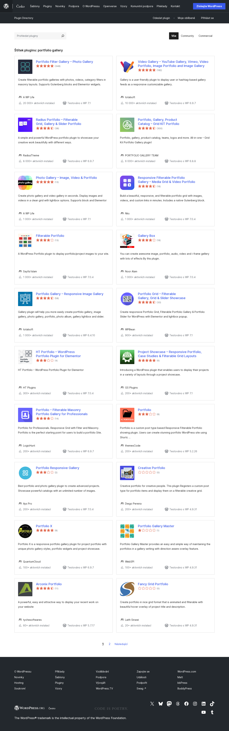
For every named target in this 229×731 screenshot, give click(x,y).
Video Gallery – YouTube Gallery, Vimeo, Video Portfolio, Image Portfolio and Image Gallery (173, 64)
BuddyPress (184, 688)
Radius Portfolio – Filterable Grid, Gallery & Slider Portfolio (58, 122)
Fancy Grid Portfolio (153, 584)
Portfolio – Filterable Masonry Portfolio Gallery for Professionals (62, 412)
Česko (51, 708)
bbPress (182, 682)
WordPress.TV (104, 688)
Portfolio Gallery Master (156, 526)
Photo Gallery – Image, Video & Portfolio (66, 178)
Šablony (60, 677)
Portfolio (144, 410)
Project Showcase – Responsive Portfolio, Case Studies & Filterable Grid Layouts (170, 354)
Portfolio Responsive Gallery (57, 468)
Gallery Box (146, 236)
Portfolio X (44, 526)
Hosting (18, 682)
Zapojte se (143, 671)
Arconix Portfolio (49, 584)
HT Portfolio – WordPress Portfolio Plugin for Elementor (58, 354)
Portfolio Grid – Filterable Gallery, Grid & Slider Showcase (162, 296)
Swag (141, 688)
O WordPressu (22, 671)
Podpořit (142, 682)
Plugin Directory (23, 17)
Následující (121, 644)
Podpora (101, 677)
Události (141, 677)
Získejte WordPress (209, 6)
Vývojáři (100, 682)
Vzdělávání (102, 671)
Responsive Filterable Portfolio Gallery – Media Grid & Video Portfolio (166, 180)
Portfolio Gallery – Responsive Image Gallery (69, 294)
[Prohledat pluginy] (62, 35)
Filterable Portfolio (50, 236)
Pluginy (59, 682)
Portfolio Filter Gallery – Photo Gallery (64, 62)
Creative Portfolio (151, 468)
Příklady (60, 671)
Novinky (19, 677)
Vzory (58, 688)
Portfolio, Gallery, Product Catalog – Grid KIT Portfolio (158, 122)
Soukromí (19, 688)
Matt (180, 677)
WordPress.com (186, 671)
